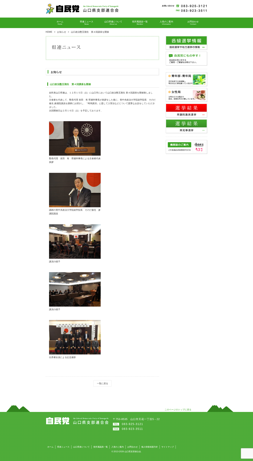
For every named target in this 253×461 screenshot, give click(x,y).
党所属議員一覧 (100, 447)
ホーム (50, 447)
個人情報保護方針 (149, 447)
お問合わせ (132, 447)
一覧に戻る (102, 383)
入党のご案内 (117, 447)
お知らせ (61, 32)
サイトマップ (167, 447)
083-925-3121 (132, 424)
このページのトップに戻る (178, 409)
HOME (49, 32)
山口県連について (81, 447)
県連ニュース (63, 447)
